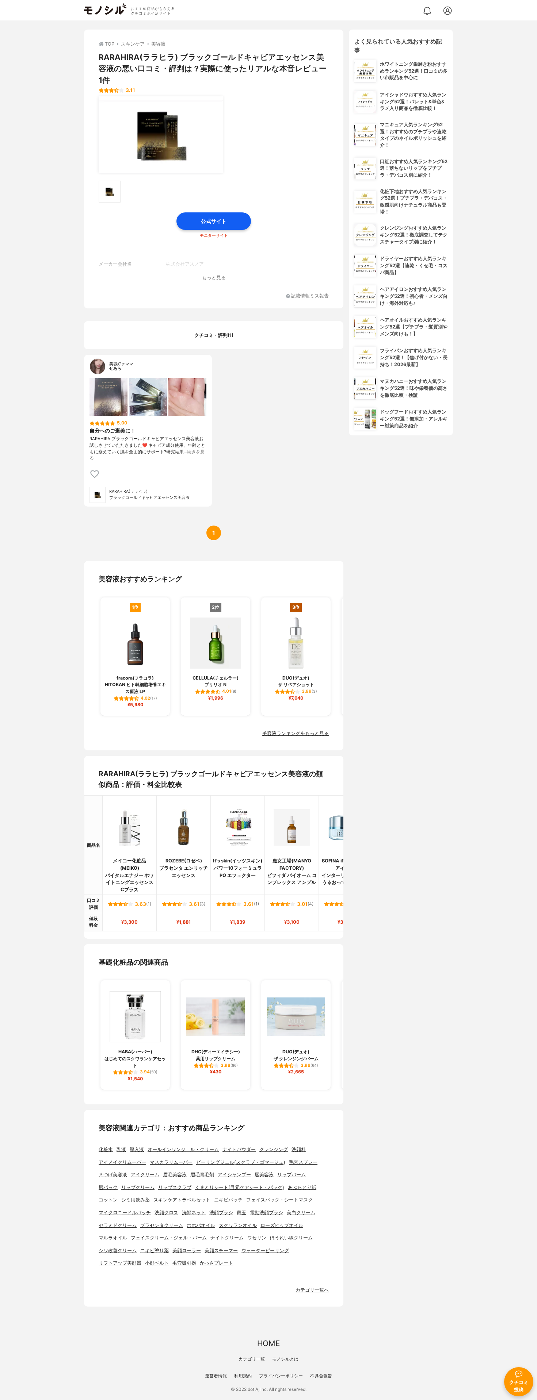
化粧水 (106, 1149)
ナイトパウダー (239, 1149)
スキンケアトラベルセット (181, 1200)
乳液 (121, 1149)
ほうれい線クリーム (291, 1238)
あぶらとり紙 (302, 1187)
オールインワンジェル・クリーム (183, 1149)
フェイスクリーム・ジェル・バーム (169, 1238)
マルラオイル (113, 1238)
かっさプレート (216, 1263)
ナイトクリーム (227, 1238)
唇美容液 (264, 1174)
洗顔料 (299, 1149)
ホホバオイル (201, 1225)
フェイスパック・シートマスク (279, 1200)
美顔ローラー (186, 1250)
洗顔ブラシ (221, 1212)
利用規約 (243, 1375)
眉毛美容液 (175, 1174)
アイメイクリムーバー (122, 1162)
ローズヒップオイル (281, 1225)
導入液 (137, 1149)
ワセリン (256, 1238)
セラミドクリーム (118, 1225)
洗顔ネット (194, 1212)
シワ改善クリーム (118, 1250)
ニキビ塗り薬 (154, 1250)
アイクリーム (145, 1174)
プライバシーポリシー (281, 1375)
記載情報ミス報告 (310, 296)
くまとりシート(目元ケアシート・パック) (239, 1187)
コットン (108, 1200)
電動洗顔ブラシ (266, 1212)
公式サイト (213, 221)
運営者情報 (216, 1375)
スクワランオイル (238, 1225)
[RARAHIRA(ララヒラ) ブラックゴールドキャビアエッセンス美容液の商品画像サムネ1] (110, 192)
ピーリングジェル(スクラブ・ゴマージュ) (240, 1162)
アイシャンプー (234, 1174)
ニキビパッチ (228, 1200)
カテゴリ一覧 (252, 1359)
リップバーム (291, 1174)
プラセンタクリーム (161, 1225)
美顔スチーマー (221, 1250)
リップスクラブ (174, 1187)
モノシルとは (285, 1359)
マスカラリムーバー (171, 1162)
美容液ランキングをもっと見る (295, 733)
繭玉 (241, 1212)
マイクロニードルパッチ (125, 1212)
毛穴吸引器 (184, 1263)
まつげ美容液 (113, 1174)
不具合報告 (321, 1375)
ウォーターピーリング (265, 1250)
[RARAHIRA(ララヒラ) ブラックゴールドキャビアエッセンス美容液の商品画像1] (161, 134)
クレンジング (273, 1149)
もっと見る (214, 277)
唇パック (108, 1187)
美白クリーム (301, 1212)
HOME (268, 1343)
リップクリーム (138, 1187)
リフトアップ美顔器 (120, 1263)
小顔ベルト (157, 1263)
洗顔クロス (166, 1212)
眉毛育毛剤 (202, 1174)
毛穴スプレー (303, 1162)
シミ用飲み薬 (135, 1200)
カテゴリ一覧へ (312, 1290)
